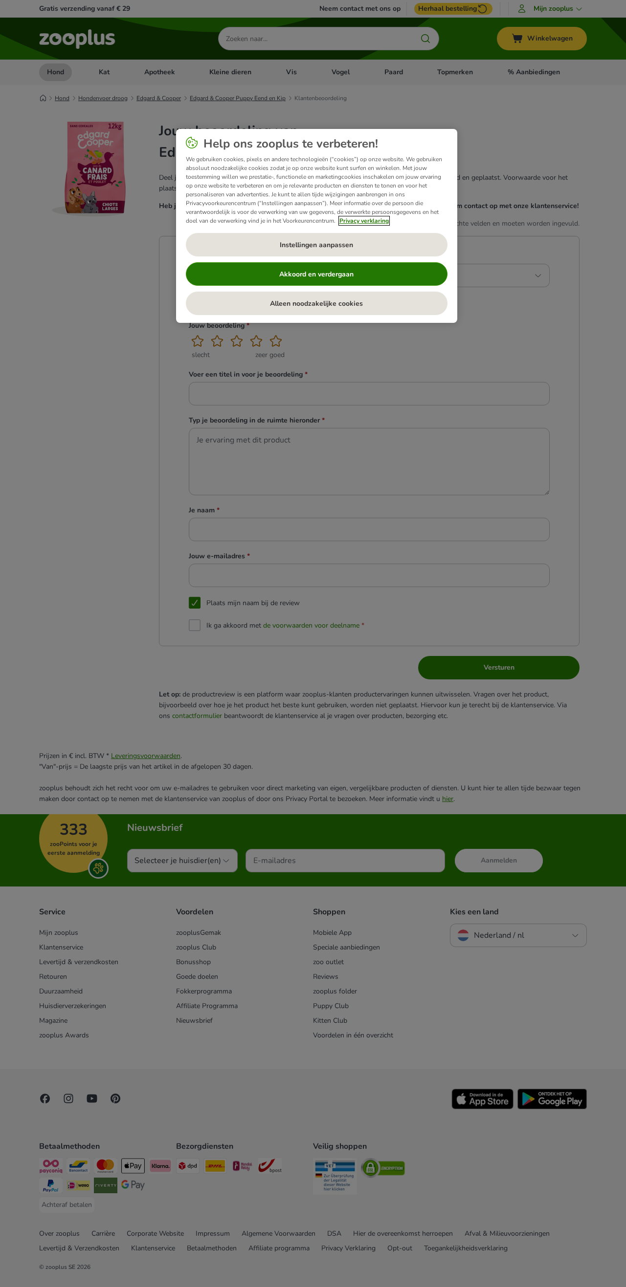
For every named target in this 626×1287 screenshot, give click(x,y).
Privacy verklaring (364, 221)
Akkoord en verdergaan (316, 274)
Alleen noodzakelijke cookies (316, 303)
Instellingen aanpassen (316, 245)
